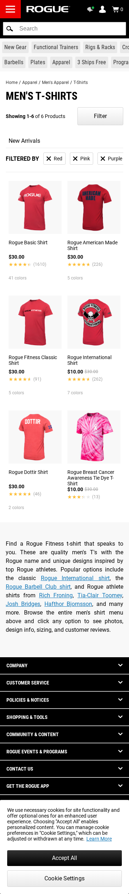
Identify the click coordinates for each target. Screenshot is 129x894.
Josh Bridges (23, 604)
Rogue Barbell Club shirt (38, 586)
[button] (9, 29)
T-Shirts (80, 82)
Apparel (29, 82)
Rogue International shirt (75, 578)
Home (12, 82)
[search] (64, 29)
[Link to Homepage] (48, 9)
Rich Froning (56, 595)
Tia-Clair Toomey (99, 595)
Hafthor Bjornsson (68, 604)
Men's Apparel (55, 82)
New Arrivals (24, 140)
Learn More (99, 839)
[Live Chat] (92, 9)
